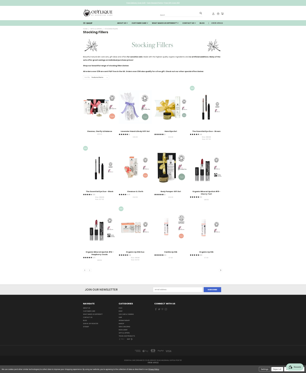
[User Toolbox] (213, 13)
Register (94, 324)
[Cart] (222, 13)
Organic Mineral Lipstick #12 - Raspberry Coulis (100, 253)
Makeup (121, 324)
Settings (264, 369)
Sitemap (86, 327)
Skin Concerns (124, 327)
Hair (120, 317)
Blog (202, 23)
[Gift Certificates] (218, 13)
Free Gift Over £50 (172, 3)
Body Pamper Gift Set (171, 191)
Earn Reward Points (155, 3)
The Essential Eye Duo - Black (99, 191)
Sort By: (87, 77)
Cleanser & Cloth (135, 191)
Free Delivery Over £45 (135, 3)
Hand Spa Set (171, 131)
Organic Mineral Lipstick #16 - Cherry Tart (206, 192)
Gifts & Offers (124, 333)
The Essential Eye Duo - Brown (206, 131)
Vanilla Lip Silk (170, 252)
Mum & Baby (123, 330)
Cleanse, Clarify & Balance (99, 131)
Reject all (277, 369)
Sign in (86, 324)
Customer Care (139, 23)
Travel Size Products (127, 336)
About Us (121, 23)
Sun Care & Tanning (126, 314)
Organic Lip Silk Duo (135, 252)
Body (121, 311)
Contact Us (188, 23)
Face (120, 308)
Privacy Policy (153, 369)
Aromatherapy (124, 320)
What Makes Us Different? (164, 23)
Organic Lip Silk (206, 252)
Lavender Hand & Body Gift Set (135, 131)
